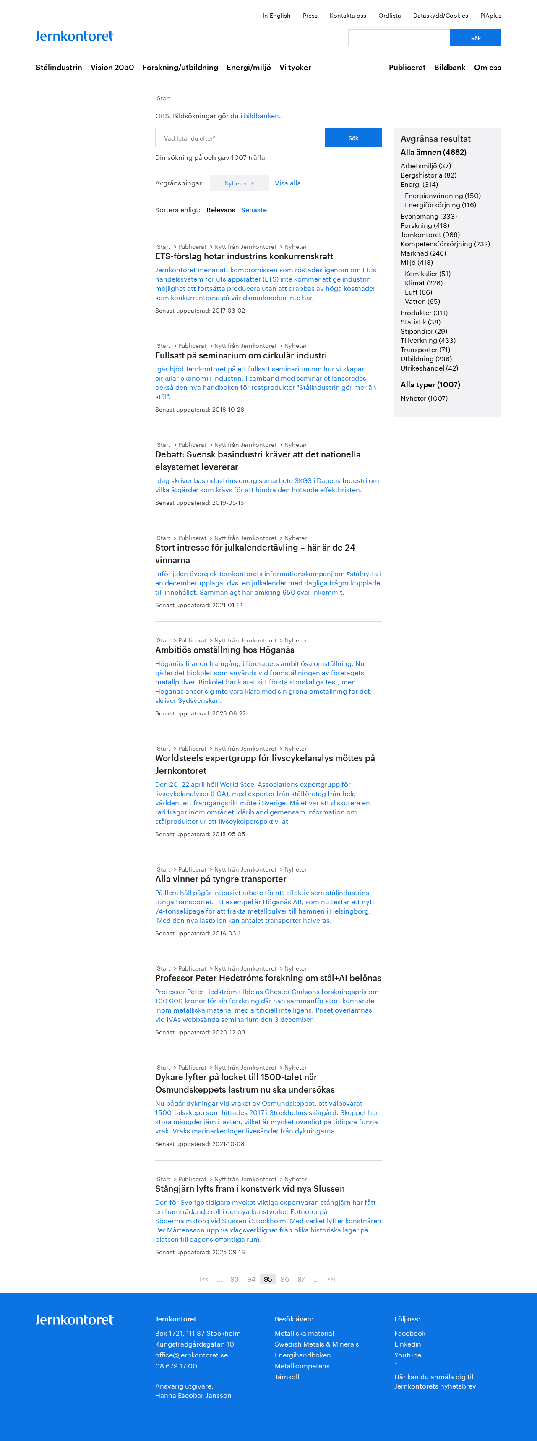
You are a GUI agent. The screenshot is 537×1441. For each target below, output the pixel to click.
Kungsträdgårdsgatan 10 (194, 1343)
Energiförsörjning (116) (440, 203)
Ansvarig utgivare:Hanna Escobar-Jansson (193, 1389)
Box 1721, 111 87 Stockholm (198, 1332)
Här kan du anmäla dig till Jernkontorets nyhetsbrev (435, 1380)
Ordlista (389, 14)
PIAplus (490, 14)
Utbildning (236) (426, 357)
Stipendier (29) (424, 330)
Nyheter (235, 182)
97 (301, 1278)
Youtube (407, 1354)
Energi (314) (419, 183)
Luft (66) (418, 291)
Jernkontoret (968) (430, 233)
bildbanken (261, 115)
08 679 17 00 (176, 1365)
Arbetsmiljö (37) (426, 164)
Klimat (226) (424, 282)
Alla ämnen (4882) (434, 152)
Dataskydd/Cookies (440, 14)
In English (277, 14)
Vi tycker (295, 67)
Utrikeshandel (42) (429, 367)
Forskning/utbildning (180, 67)
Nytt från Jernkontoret (245, 246)
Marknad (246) (423, 252)
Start (163, 97)
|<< (204, 1278)
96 (285, 1278)
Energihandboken (303, 1354)
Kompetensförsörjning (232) (445, 243)
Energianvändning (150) (443, 194)
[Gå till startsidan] (75, 34)
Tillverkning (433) (428, 339)
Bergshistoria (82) (428, 174)
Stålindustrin (59, 67)
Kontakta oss (348, 14)
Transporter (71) (425, 348)
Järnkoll (287, 1376)
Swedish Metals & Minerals (317, 1343)
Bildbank (450, 67)
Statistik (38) (421, 321)
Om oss (487, 67)
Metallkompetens (302, 1365)
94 (251, 1278)
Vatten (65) (422, 300)
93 (234, 1278)
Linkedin (407, 1343)
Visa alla (288, 182)
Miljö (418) (417, 261)
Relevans (220, 210)
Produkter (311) (424, 311)
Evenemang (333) (429, 215)
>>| (331, 1278)
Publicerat (407, 67)
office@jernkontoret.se (191, 1354)
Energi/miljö (249, 67)
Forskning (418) (425, 224)
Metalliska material (304, 1332)
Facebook (409, 1332)
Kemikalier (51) (428, 272)
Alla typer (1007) (430, 385)
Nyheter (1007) (424, 397)
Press (310, 14)
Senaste (254, 210)
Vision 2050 (112, 67)
